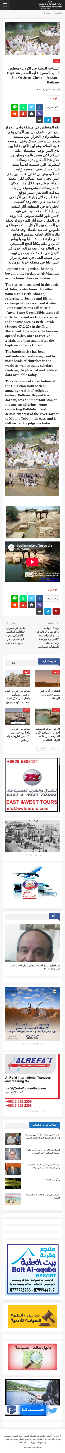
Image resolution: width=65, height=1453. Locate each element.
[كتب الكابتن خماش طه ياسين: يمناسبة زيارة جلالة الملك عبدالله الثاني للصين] (13, 1139)
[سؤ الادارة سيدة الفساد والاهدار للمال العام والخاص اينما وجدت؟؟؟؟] (32, 943)
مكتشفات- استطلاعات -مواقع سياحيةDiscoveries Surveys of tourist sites (38, 61)
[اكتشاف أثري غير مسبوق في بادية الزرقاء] (47, 678)
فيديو (56, 61)
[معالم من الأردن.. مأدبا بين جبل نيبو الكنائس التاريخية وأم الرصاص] (17, 716)
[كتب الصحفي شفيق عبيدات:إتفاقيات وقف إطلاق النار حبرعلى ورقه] (13, 1169)
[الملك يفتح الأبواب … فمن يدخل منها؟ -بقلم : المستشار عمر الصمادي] (13, 1154)
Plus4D (38, 1447)
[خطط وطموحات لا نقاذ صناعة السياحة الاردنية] (13, 1199)
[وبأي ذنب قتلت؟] (13, 1184)
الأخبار (56, 672)
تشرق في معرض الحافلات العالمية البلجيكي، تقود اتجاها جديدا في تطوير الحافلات (15, 635)
